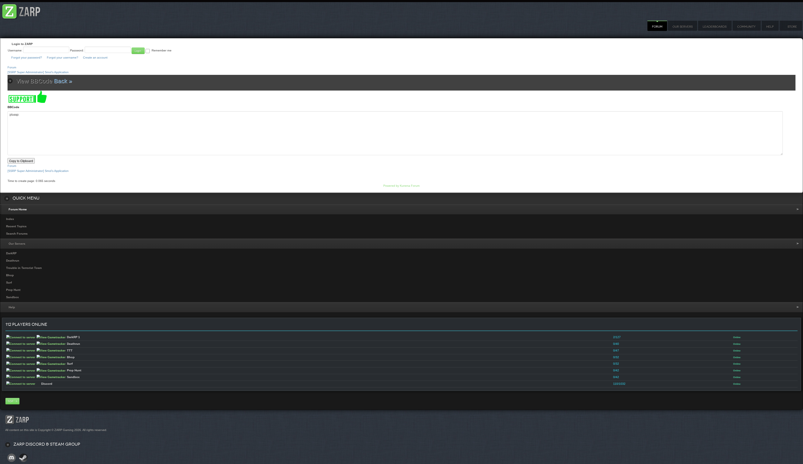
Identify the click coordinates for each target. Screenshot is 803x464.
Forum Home (18, 209)
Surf (9, 282)
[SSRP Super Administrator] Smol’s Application (38, 72)
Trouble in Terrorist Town (24, 268)
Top (10, 401)
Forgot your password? (26, 57)
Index (10, 219)
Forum (657, 26)
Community (746, 26)
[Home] (21, 10)
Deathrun (12, 260)
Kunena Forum (410, 185)
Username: (15, 50)
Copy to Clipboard (21, 161)
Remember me (161, 50)
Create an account (95, 57)
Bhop (10, 275)
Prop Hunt (13, 289)
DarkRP (11, 253)
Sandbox (12, 297)
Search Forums (17, 233)
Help (770, 26)
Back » (63, 81)
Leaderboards (714, 26)
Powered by (391, 185)
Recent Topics (16, 226)
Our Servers (683, 26)
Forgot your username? (62, 57)
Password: (77, 50)
